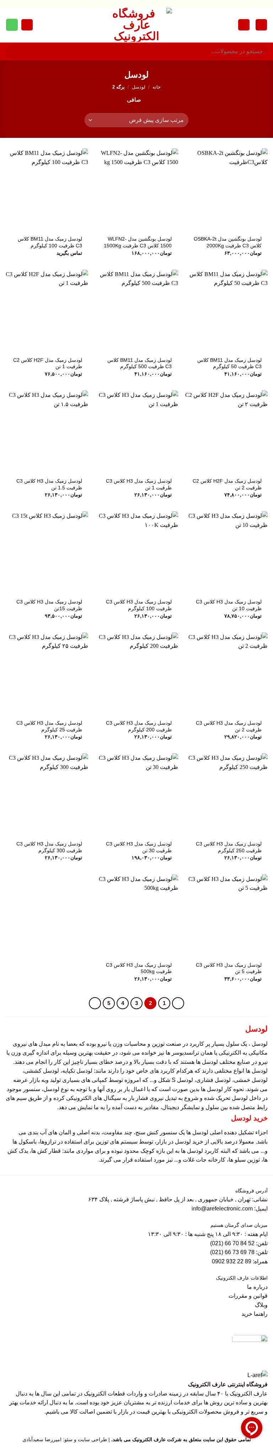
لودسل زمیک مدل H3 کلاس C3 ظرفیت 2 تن (229, 726)
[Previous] (178, 1003)
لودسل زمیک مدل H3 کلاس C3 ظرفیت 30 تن (139, 847)
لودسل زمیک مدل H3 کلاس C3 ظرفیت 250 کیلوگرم (229, 847)
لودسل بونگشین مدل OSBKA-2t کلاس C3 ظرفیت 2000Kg (228, 242)
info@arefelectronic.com (222, 1209)
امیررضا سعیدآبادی (41, 1439)
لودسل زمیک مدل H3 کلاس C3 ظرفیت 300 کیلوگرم (49, 847)
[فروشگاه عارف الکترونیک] (136, 25)
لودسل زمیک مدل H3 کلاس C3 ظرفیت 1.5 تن (49, 484)
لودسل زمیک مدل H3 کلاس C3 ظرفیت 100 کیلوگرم (139, 605)
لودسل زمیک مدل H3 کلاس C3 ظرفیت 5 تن (229, 968)
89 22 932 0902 (232, 1261)
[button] (261, 25)
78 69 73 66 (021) (232, 1252)
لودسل (138, 87)
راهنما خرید (254, 1314)
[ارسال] (14, 51)
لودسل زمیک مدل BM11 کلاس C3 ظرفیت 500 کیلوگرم (139, 363)
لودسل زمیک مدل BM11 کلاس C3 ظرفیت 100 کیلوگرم (50, 242)
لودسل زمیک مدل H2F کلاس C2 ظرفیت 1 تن (47, 363)
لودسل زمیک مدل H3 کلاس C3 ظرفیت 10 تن (229, 605)
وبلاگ (261, 1305)
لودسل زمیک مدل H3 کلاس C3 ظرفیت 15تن (49, 605)
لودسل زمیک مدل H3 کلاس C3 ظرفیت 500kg (139, 968)
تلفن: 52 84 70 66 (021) (239, 1243)
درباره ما (257, 1287)
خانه (156, 87)
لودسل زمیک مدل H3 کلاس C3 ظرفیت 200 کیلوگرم (139, 726)
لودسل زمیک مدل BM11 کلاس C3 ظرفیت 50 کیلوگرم (229, 363)
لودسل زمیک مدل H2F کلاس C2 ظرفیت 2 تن (227, 484)
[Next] (95, 1003)
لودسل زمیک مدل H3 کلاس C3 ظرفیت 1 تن (139, 484)
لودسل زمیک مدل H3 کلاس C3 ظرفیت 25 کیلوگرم (49, 726)
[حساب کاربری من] (244, 25)
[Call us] (12, 25)
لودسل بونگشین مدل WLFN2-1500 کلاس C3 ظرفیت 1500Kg (138, 242)
